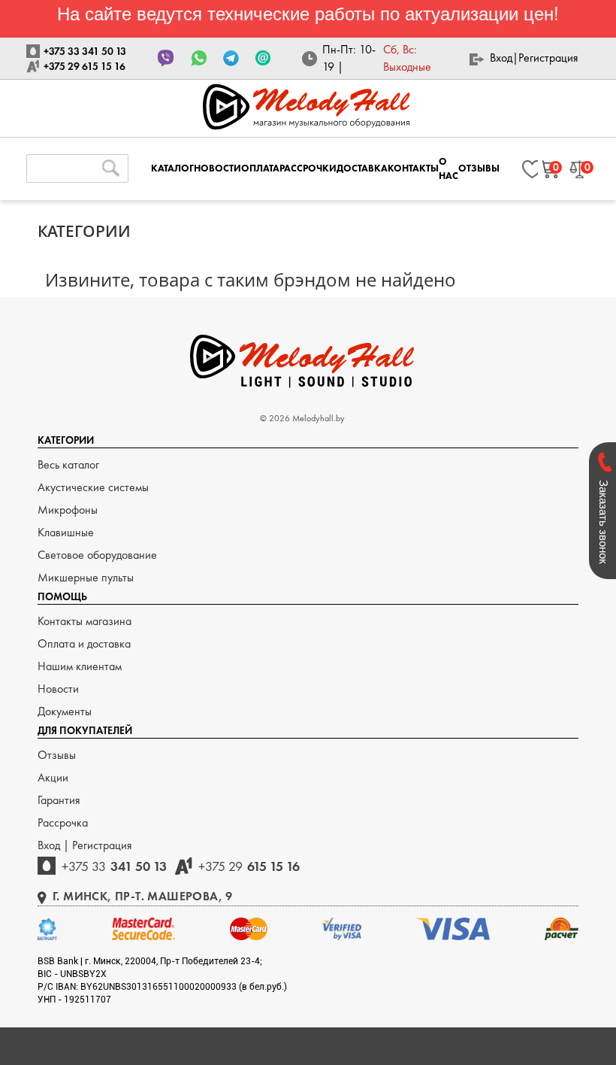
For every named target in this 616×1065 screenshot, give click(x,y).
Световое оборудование (97, 555)
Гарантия (59, 800)
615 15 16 (249, 866)
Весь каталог (68, 464)
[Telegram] (231, 58)
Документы (65, 711)
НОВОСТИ (217, 168)
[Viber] (166, 58)
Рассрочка (63, 822)
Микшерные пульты (86, 577)
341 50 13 (114, 866)
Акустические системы (93, 487)
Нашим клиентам (80, 666)
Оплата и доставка (84, 643)
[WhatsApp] (199, 58)
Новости (58, 688)
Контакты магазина (84, 621)
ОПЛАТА (260, 168)
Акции (53, 777)
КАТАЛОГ (172, 168)
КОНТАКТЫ (413, 168)
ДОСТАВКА (362, 168)
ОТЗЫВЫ (479, 168)
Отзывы (57, 755)
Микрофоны (68, 509)
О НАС (448, 168)
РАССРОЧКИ (308, 168)
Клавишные (66, 532)
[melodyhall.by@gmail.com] (263, 58)
